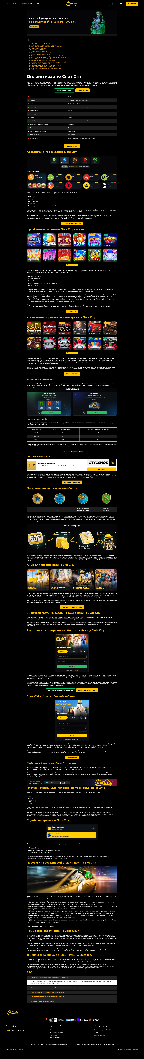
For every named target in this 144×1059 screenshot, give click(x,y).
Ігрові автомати (55, 1037)
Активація (101, 469)
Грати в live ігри (72, 374)
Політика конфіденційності (128, 1050)
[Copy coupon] (112, 462)
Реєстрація (132, 4)
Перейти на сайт (72, 146)
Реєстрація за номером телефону (60, 690)
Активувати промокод (72, 482)
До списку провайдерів (72, 223)
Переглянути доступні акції (72, 607)
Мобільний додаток (26, 3)
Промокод (53, 1035)
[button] (29, 34)
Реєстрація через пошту (87, 690)
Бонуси (14, 3)
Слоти (37, 3)
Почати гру (72, 311)
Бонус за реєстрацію (64, 90)
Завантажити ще (72, 265)
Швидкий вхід (82, 90)
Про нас (96, 1032)
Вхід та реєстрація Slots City (103, 1030)
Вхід (8, 3)
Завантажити (34, 26)
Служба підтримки (100, 1035)
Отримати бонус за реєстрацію (72, 451)
